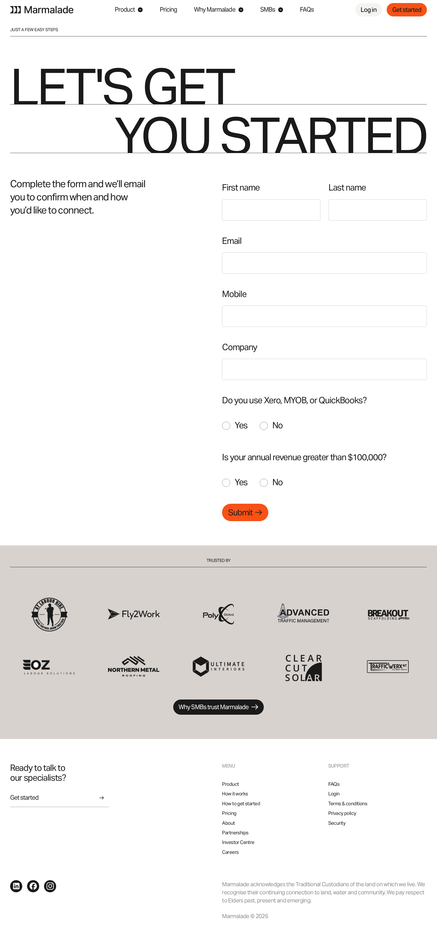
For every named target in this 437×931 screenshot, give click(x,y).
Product (125, 9)
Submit (240, 512)
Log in (368, 10)
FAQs (307, 9)
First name (241, 187)
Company (239, 347)
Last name (347, 187)
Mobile (234, 294)
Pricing (168, 9)
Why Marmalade (214, 9)
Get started (406, 10)
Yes (241, 425)
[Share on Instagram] (50, 886)
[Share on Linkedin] (16, 886)
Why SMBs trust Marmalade (214, 707)
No (277, 425)
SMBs (267, 9)
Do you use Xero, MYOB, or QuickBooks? (294, 400)
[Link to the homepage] (41, 9)
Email (231, 241)
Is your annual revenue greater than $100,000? (304, 457)
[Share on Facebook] (33, 886)
